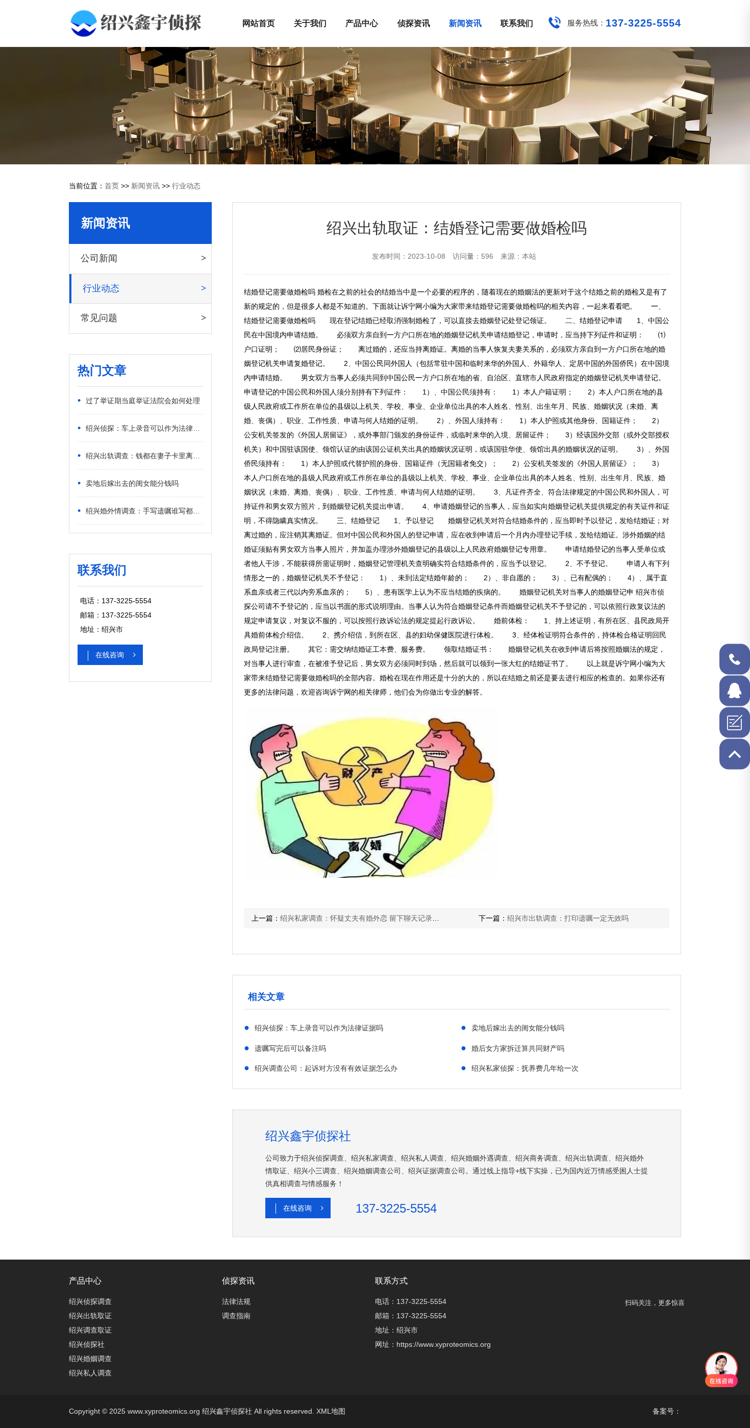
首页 (112, 186)
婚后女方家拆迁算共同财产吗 (512, 1048)
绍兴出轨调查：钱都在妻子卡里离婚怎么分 (140, 455)
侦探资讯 (413, 23)
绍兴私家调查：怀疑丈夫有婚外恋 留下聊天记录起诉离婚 (370, 918)
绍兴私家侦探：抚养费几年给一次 (520, 1068)
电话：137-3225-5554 (410, 1301)
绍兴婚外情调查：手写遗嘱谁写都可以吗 (140, 510)
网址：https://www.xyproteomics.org (433, 1344)
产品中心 (361, 23)
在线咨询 (110, 655)
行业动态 (186, 186)
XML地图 (330, 1411)
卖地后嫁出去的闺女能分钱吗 (128, 483)
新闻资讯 (465, 23)
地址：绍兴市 (396, 1330)
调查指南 (236, 1316)
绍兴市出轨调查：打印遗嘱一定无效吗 (568, 918)
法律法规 (236, 1301)
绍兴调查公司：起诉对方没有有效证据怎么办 (320, 1068)
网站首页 (258, 23)
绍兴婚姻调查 (90, 1359)
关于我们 (310, 23)
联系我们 (517, 23)
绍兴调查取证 (90, 1330)
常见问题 (99, 318)
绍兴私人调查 (90, 1373)
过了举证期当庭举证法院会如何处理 (139, 400)
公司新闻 (99, 258)
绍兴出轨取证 (90, 1316)
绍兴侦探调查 (90, 1301)
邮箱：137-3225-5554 (410, 1316)
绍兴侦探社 (87, 1344)
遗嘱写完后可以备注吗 (285, 1048)
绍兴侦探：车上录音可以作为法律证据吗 (140, 428)
